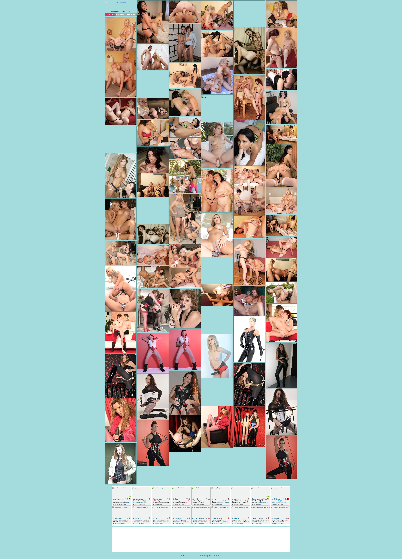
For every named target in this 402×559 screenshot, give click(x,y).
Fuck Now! (131, 15)
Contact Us (217, 556)
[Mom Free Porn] (121, 6)
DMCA (210, 556)
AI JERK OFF (121, 15)
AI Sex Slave (110, 15)
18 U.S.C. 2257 (202, 556)
